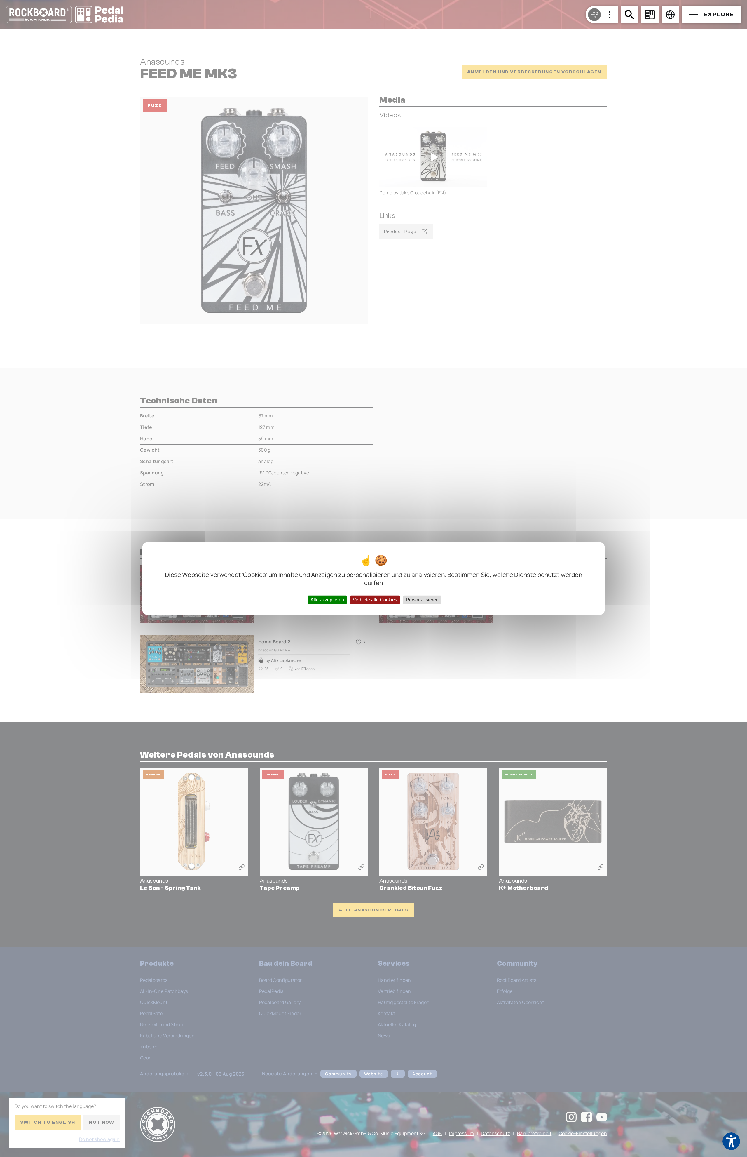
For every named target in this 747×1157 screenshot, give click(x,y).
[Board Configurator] (650, 14)
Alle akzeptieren (327, 599)
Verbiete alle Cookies (375, 599)
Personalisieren (422, 599)
